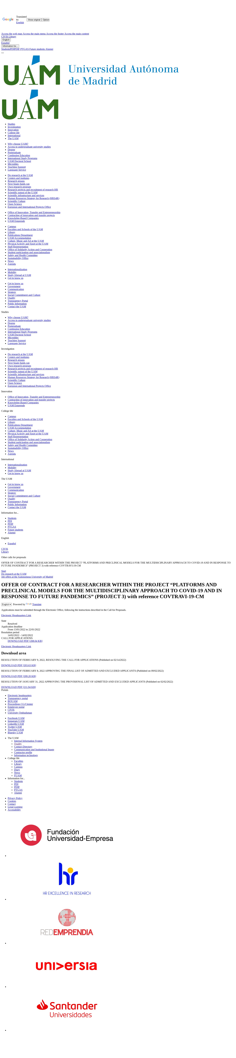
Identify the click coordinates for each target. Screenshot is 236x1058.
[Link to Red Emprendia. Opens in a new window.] (67, 943)
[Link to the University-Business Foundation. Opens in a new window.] (67, 855)
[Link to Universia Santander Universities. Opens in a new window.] (67, 1030)
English (6, 40)
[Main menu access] (2, 52)
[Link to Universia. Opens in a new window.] (67, 986)
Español (5, 42)
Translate (36, 604)
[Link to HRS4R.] (67, 899)
